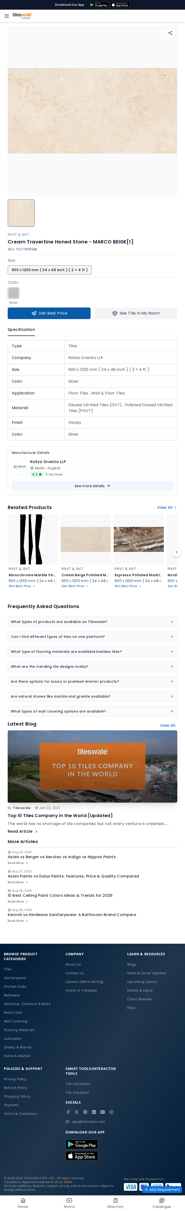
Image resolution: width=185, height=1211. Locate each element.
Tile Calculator (78, 1083)
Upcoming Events (142, 981)
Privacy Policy (15, 1079)
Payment (11, 1105)
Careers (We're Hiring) (84, 981)
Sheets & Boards (18, 1047)
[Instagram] (111, 1112)
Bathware (12, 995)
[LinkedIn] (94, 1112)
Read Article (20, 831)
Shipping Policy (17, 1096)
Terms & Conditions (20, 1113)
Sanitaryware (15, 977)
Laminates (12, 1038)
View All (164, 507)
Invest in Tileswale (81, 990)
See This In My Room (140, 313)
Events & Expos (140, 990)
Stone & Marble (17, 1056)
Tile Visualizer (77, 1092)
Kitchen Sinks (15, 986)
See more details (90, 486)
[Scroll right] (176, 552)
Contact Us (75, 973)
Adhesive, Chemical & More (27, 1004)
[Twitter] (76, 1112)
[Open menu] (7, 16)
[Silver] (13, 293)
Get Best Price (53, 313)
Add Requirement (164, 1189)
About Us (73, 964)
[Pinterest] (85, 1112)
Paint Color (13, 1012)
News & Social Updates (146, 973)
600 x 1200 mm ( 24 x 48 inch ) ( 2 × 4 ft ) (50, 270)
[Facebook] (68, 1112)
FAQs (131, 1007)
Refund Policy (15, 1087)
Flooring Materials (19, 1030)
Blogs (132, 964)
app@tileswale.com (88, 1121)
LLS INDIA (65, 1182)
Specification (21, 329)
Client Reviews (139, 999)
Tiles (8, 969)
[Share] (170, 33)
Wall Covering (15, 1021)
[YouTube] (102, 1112)
